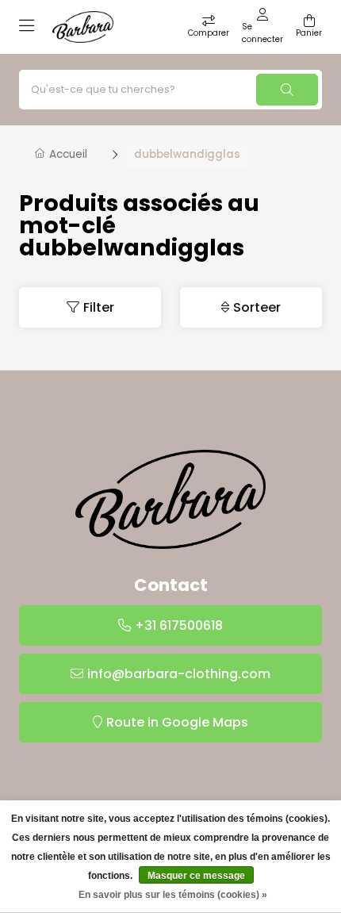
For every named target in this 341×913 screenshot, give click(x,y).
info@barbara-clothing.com (178, 674)
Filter (98, 307)
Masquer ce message (196, 875)
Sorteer (257, 307)
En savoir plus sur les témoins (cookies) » (173, 894)
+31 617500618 (179, 625)
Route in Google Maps (177, 722)
